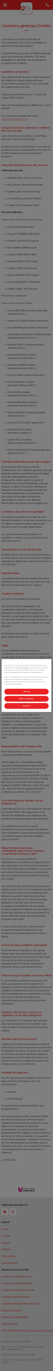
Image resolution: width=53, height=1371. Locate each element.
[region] (26, 685)
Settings (26, 691)
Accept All (26, 706)
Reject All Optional (26, 699)
